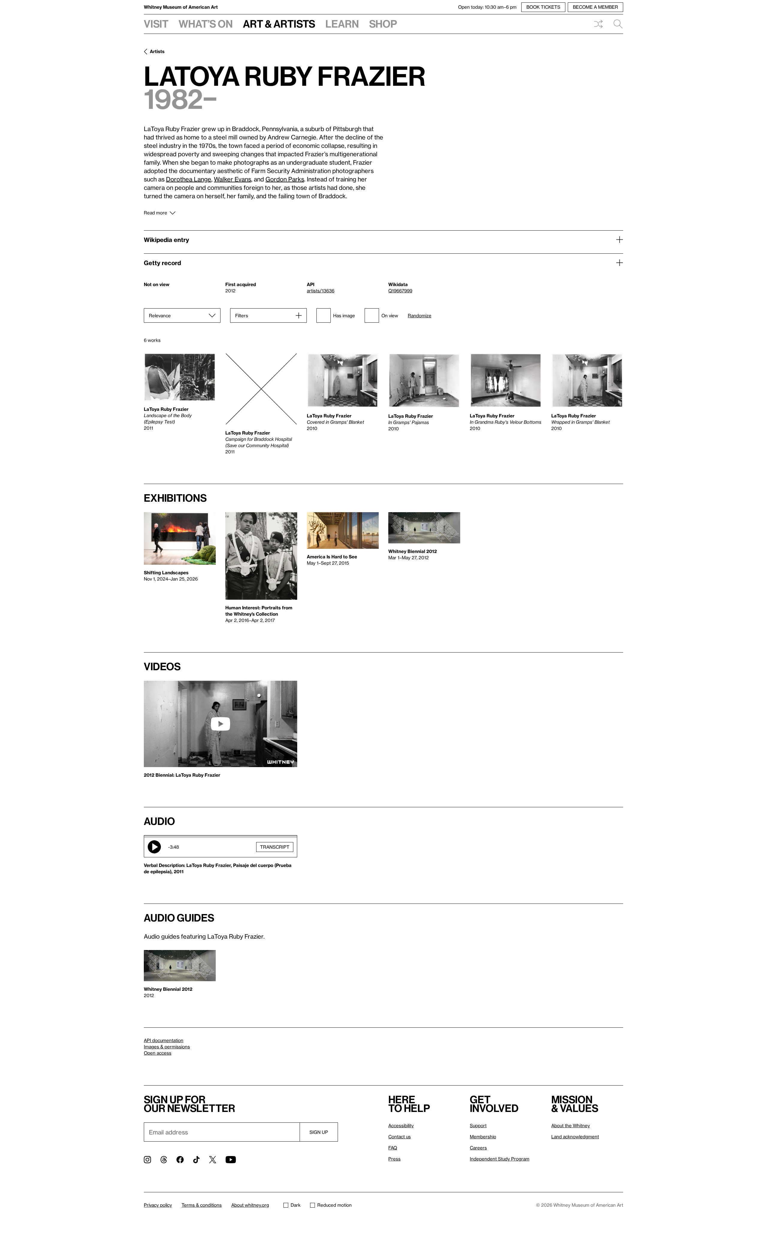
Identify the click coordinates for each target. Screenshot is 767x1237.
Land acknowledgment (575, 1136)
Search (615, 24)
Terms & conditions (202, 1205)
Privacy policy (158, 1205)
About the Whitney (570, 1125)
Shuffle (598, 24)
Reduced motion (334, 1205)
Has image (344, 315)
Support (478, 1125)
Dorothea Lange (188, 179)
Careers (478, 1147)
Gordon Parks (284, 179)
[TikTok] (196, 1159)
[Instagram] (147, 1159)
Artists (157, 51)
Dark (296, 1205)
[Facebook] (180, 1159)
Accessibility (401, 1125)
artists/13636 (320, 290)
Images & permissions (167, 1046)
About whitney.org (250, 1205)
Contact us (399, 1136)
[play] (220, 723)
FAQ (392, 1147)
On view (389, 315)
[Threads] (164, 1159)
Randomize (419, 315)
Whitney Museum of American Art (181, 7)
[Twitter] (212, 1159)
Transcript (274, 847)
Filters (241, 315)
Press (394, 1158)
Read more (155, 212)
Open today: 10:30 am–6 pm (487, 7)
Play (154, 846)
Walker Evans (232, 179)
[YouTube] (231, 1159)
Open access (157, 1053)
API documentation (163, 1040)
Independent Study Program (499, 1158)
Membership (483, 1136)
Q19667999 (400, 290)
